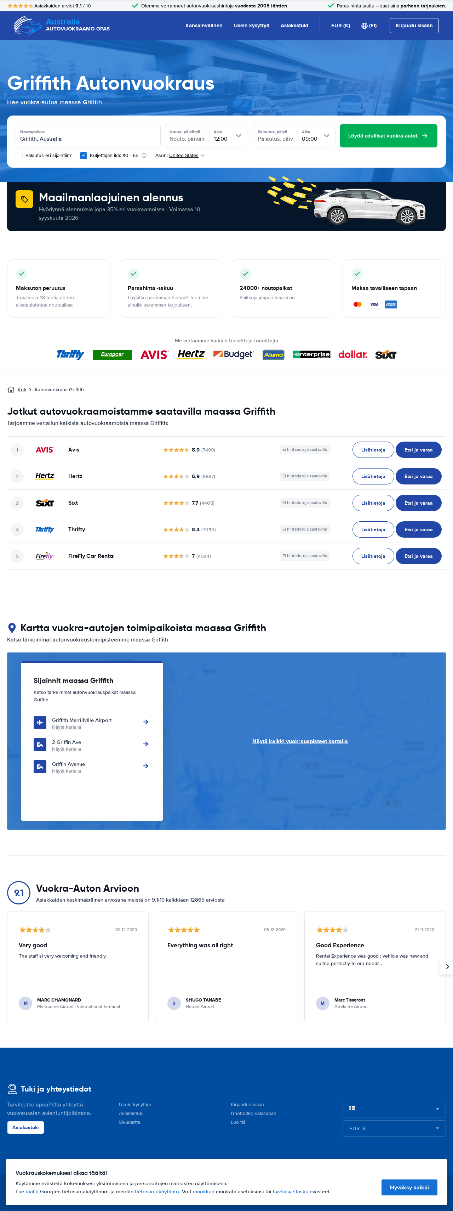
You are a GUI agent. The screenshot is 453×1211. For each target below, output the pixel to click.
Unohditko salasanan (253, 1113)
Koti (22, 390)
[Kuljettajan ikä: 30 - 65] (83, 155)
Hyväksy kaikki (409, 1187)
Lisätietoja (373, 449)
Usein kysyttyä (251, 25)
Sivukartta (129, 1122)
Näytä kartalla (66, 727)
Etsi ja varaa (419, 449)
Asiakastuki (294, 25)
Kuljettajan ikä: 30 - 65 (114, 155)
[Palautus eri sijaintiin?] (19, 155)
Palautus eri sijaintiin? (47, 155)
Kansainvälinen (204, 25)
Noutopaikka (32, 132)
